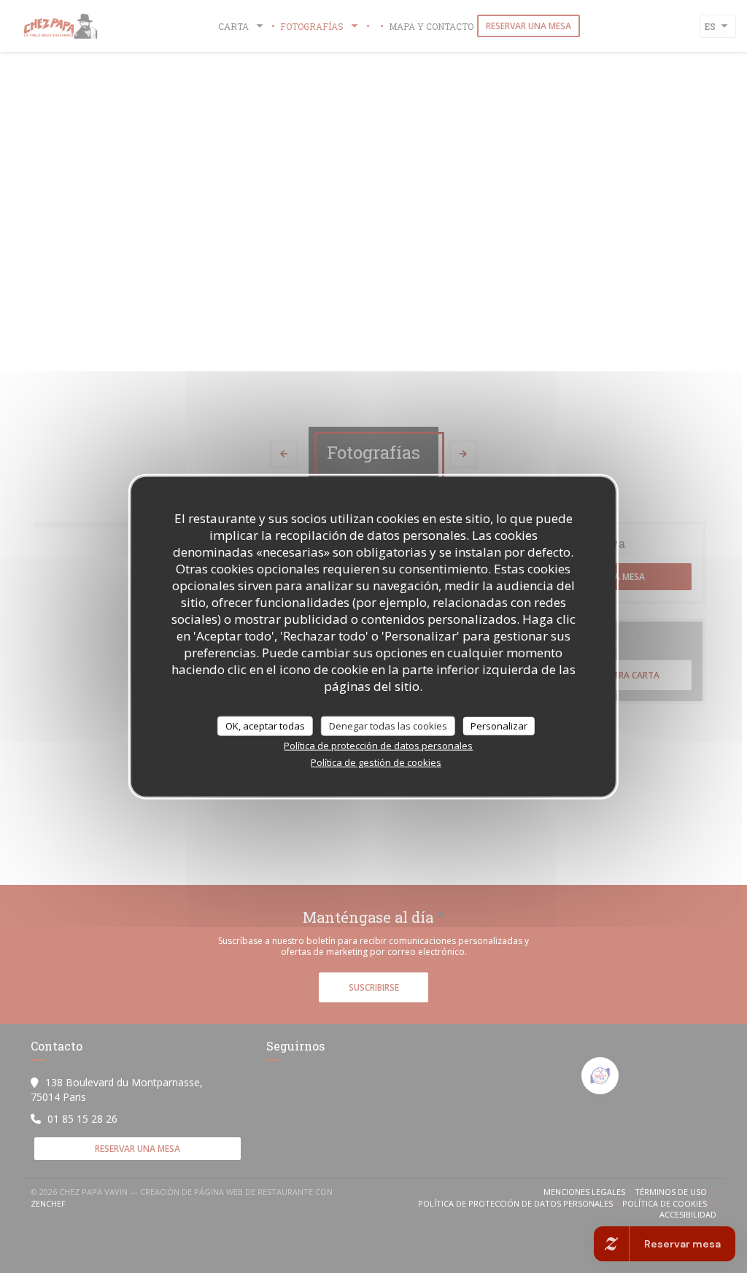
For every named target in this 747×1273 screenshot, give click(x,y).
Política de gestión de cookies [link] (376, 762)
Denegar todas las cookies (388, 725)
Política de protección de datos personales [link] (378, 745)
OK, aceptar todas (265, 725)
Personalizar (499, 725)
